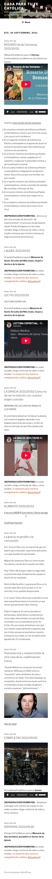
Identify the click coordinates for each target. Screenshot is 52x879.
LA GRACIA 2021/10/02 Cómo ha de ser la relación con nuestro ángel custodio (25, 395)
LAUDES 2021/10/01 (17, 250)
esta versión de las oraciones (27, 123)
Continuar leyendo (13, 522)
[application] (26, 112)
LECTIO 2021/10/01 (16, 295)
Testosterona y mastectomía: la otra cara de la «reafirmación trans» (24, 657)
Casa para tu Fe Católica (21, 6)
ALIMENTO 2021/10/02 (19, 506)
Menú (27, 22)
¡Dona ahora (33, 281)
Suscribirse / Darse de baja (35, 512)
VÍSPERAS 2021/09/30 (19, 827)
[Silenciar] (36, 111)
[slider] (42, 111)
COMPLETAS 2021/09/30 (20, 737)
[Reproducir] (7, 111)
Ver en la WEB (12, 512)
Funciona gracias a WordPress (17, 872)
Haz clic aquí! (10, 724)
